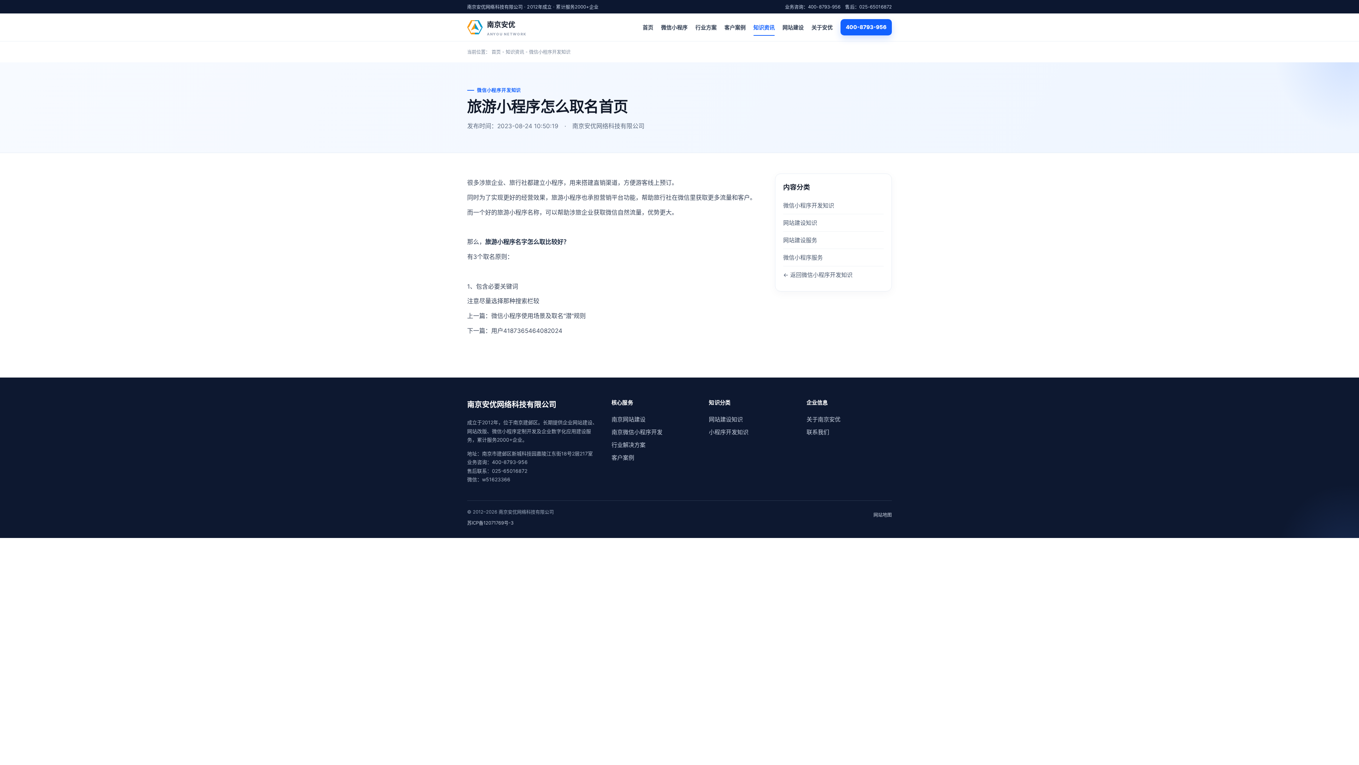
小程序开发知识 (729, 432)
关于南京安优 (824, 419)
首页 (648, 27)
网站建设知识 (800, 222)
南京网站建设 (629, 419)
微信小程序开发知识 (549, 52)
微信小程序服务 (803, 257)
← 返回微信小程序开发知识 (818, 274)
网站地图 (882, 514)
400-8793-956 (866, 27)
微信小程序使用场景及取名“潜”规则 (538, 315)
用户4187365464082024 (526, 330)
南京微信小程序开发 (637, 432)
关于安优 (822, 27)
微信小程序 (674, 27)
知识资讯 (764, 27)
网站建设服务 (800, 240)
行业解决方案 (629, 444)
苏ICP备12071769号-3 (490, 523)
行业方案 (706, 27)
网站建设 (793, 27)
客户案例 (735, 27)
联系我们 (818, 432)
